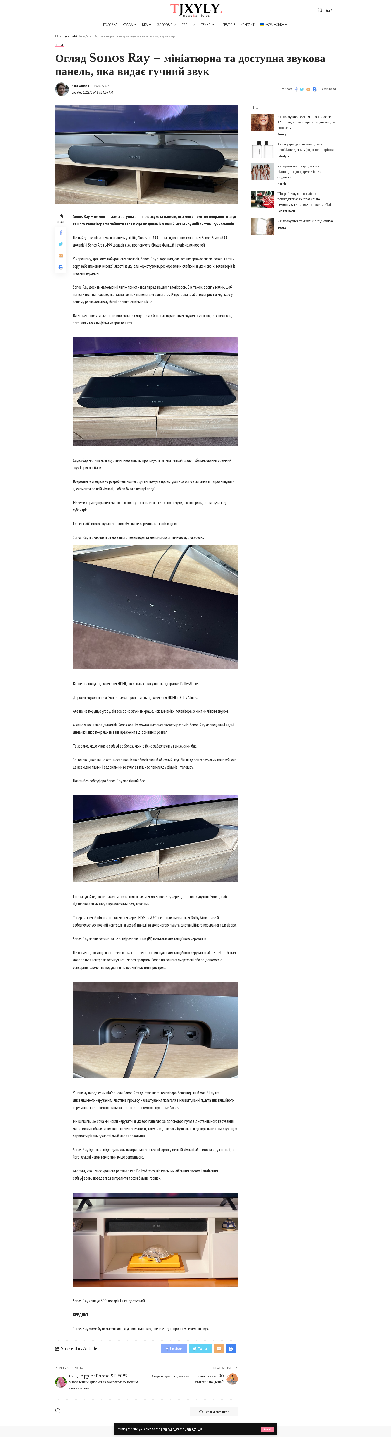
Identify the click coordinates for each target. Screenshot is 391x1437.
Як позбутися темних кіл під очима (305, 221)
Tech (59, 45)
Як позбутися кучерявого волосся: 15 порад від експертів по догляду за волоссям (306, 122)
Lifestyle (283, 156)
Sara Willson (80, 86)
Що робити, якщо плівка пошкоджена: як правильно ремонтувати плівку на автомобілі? (304, 199)
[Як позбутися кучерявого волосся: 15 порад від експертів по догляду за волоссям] (262, 122)
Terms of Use (193, 1429)
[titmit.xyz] (195, 10)
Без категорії (286, 211)
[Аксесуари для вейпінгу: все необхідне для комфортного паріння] (262, 149)
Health (281, 183)
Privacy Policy (170, 1429)
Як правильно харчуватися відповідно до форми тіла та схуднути (299, 171)
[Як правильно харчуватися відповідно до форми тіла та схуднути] (262, 171)
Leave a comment (217, 1412)
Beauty (281, 134)
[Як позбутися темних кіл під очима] (262, 226)
